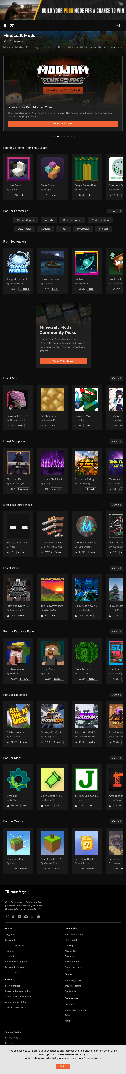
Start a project (12, 986)
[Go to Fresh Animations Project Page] (18, 661)
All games (10, 935)
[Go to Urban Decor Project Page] (18, 177)
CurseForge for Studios (76, 1010)
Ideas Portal (71, 940)
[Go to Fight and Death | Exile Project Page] (18, 597)
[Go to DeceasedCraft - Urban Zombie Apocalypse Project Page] (52, 724)
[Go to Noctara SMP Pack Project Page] (52, 471)
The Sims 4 (10, 951)
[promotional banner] (63, 10)
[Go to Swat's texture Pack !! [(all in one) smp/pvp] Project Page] (18, 534)
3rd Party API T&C (14, 1007)
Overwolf (69, 1004)
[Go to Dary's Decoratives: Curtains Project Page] (87, 177)
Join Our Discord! (74, 935)
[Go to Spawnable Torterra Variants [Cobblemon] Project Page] (18, 407)
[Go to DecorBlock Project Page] (52, 177)
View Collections (63, 361)
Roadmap (70, 956)
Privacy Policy (11, 1038)
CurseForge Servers (74, 967)
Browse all (115, 211)
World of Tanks (13, 973)
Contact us (70, 991)
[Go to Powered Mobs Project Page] (87, 407)
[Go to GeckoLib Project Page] (18, 787)
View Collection (63, 123)
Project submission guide (17, 991)
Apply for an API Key (15, 1002)
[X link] (32, 917)
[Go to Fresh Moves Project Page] (52, 661)
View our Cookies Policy (87, 1058)
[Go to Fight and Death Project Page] (18, 471)
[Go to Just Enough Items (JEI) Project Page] (87, 787)
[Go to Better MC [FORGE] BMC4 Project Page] (87, 724)
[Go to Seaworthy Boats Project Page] (52, 271)
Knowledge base (73, 980)
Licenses (9, 1043)
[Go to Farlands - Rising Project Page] (87, 471)
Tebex (68, 1015)
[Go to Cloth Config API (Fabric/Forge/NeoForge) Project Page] (52, 787)
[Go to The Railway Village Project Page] (52, 597)
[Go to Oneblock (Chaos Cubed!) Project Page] (18, 851)
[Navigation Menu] (5, 25)
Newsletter (70, 951)
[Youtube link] (20, 917)
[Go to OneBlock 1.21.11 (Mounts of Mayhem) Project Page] (52, 851)
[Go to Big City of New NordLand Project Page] (87, 597)
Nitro (67, 1021)
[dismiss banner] (121, 4)
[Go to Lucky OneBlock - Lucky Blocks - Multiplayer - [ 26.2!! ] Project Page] (87, 851)
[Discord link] (26, 917)
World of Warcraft (14, 945)
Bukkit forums (72, 962)
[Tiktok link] (13, 917)
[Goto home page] (11, 25)
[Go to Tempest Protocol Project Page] (18, 271)
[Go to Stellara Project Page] (87, 271)
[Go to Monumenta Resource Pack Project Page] (87, 534)
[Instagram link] (7, 917)
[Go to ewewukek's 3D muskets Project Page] (52, 534)
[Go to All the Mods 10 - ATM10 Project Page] (18, 724)
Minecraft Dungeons (15, 967)
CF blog (69, 945)
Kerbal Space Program (16, 962)
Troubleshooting (73, 986)
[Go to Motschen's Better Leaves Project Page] (87, 661)
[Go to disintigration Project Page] (52, 407)
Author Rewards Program (18, 997)
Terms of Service (13, 1032)
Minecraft (10, 940)
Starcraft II (10, 956)
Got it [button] (63, 1066)
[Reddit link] (38, 917)
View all (116, 378)
